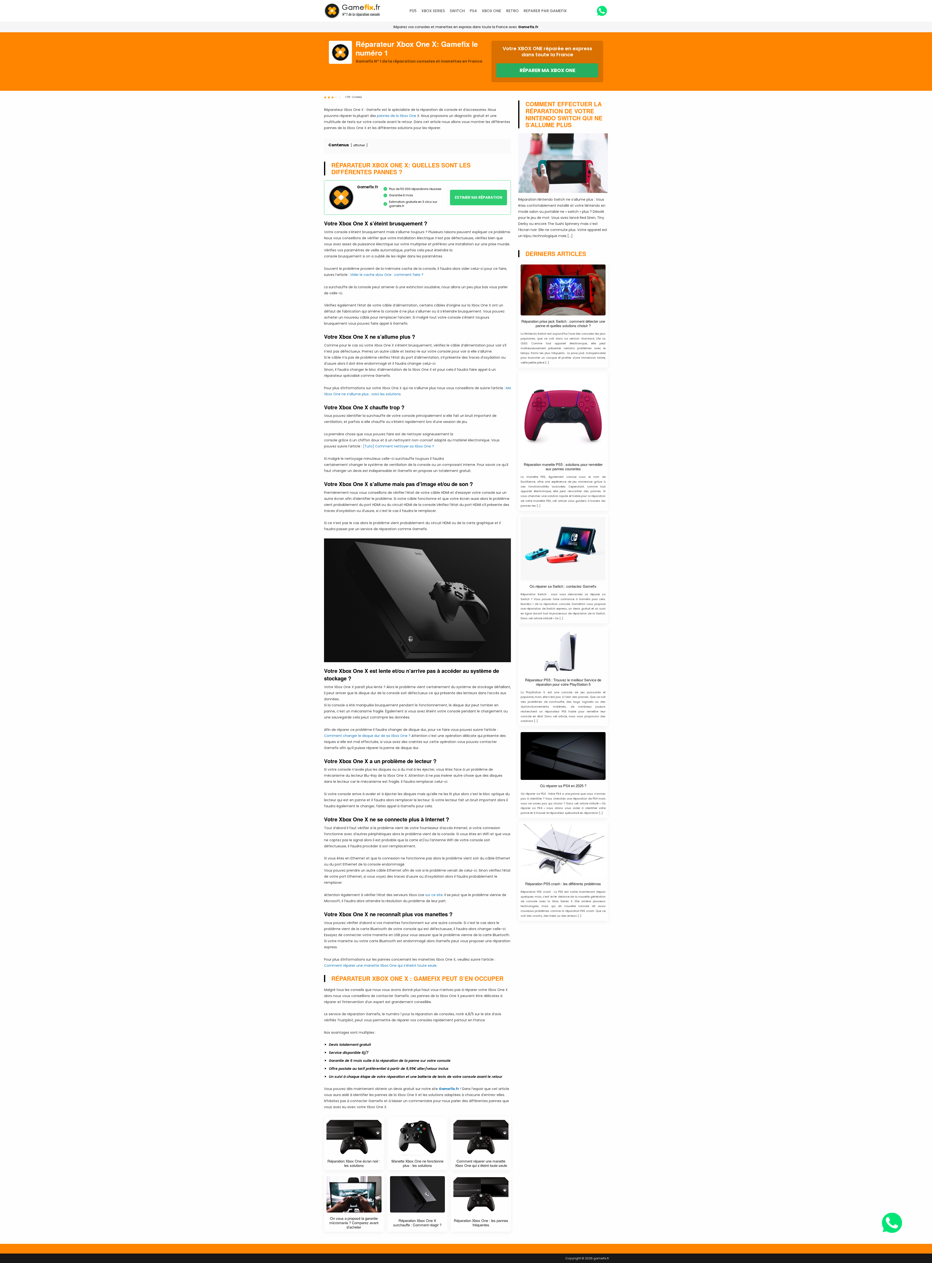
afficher (359, 145)
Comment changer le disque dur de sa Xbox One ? (367, 735)
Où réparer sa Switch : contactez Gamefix (563, 586)
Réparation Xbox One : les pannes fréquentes (481, 1222)
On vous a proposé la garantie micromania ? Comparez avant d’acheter (353, 1222)
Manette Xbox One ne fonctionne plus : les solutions (417, 1163)
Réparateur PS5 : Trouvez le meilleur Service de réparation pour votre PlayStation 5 (563, 682)
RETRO (512, 11)
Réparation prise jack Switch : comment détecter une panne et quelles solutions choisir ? (563, 323)
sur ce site (434, 894)
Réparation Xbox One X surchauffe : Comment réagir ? (417, 1222)
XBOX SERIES (433, 11)
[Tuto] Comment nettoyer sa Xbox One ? (398, 446)
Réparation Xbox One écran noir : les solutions (353, 1163)
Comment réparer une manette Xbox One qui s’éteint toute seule (380, 965)
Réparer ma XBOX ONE (547, 70)
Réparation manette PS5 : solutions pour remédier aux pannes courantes (563, 466)
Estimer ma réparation (478, 197)
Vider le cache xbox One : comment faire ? (386, 274)
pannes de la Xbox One (396, 115)
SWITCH (457, 11)
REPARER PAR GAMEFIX (545, 11)
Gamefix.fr (528, 27)
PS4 (473, 11)
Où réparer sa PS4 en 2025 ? (563, 786)
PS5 (412, 11)
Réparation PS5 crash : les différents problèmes (563, 884)
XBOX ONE (491, 11)
